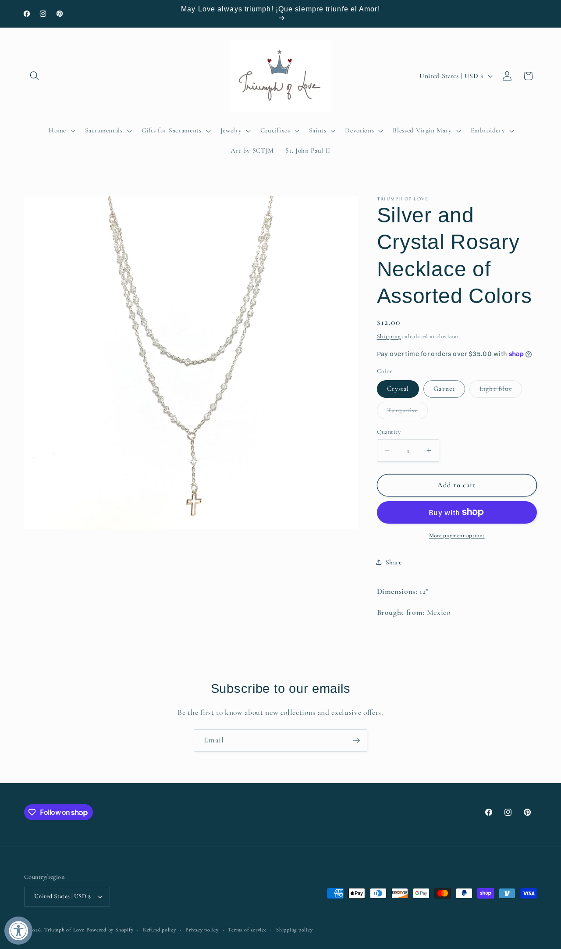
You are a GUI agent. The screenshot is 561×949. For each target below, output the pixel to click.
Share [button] (394, 562)
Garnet (444, 388)
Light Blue (500, 390)
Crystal (398, 388)
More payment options (457, 535)
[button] (34, 75)
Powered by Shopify (110, 930)
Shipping (389, 335)
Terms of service (247, 930)
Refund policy (159, 930)
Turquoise (407, 412)
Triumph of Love (64, 930)
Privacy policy (202, 930)
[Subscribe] (356, 740)
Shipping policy (294, 930)
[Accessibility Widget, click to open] (18, 931)
